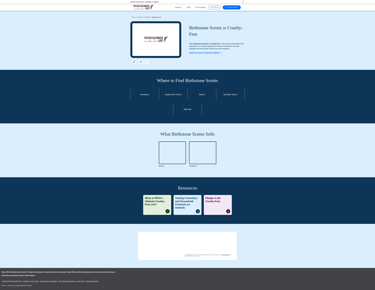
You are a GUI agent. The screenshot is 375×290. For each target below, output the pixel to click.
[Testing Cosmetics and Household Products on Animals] (188, 205)
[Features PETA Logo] (147, 62)
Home (133, 17)
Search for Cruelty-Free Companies (55, 272)
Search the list (233, 7)
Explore (178, 7)
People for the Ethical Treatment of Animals (144, 2)
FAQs (189, 7)
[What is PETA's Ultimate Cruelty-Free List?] (157, 205)
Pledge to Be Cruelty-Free (36, 272)
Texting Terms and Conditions (67, 281)
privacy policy (198, 286)
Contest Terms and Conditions (48, 281)
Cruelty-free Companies (143, 17)
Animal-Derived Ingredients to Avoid (13, 275)
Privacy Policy (35, 281)
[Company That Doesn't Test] (134, 62)
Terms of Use (80, 281)
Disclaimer (26, 281)
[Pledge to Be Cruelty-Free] (218, 205)
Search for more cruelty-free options (204, 53)
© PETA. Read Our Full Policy (12, 281)
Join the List (215, 7)
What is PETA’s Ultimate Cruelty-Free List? (14, 272)
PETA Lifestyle (200, 7)
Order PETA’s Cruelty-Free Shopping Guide (80, 272)
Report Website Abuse (92, 281)
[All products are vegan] (141, 62)
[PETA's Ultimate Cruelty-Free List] (143, 7)
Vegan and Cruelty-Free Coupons (105, 272)
